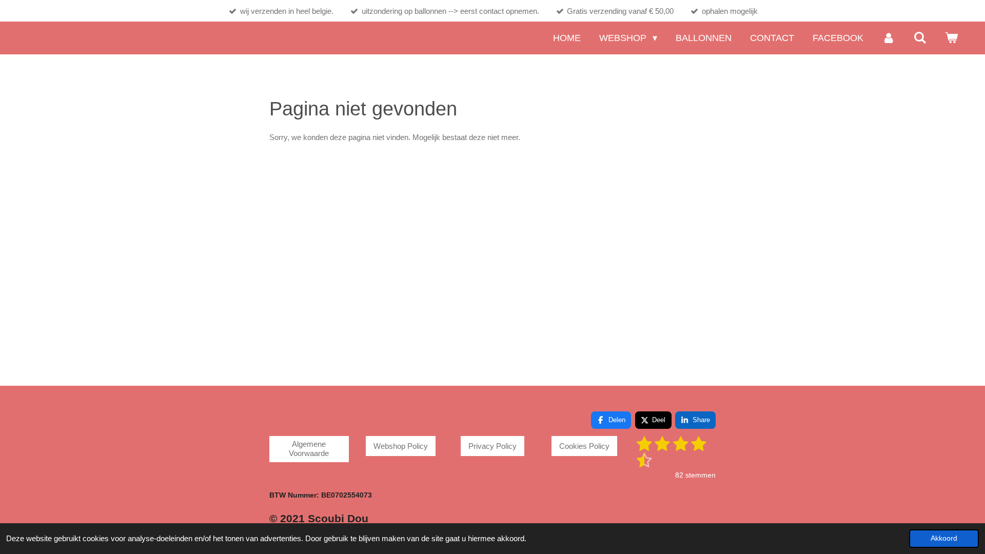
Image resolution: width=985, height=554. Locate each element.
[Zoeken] (920, 38)
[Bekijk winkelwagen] (951, 38)
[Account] (888, 38)
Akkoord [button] (944, 538)
